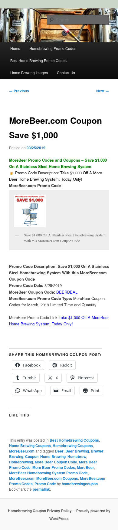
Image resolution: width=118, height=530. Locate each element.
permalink (41, 489)
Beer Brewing (77, 451)
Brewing (16, 456)
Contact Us (66, 72)
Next (102, 91)
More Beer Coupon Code (56, 462)
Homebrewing (21, 462)
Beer (59, 451)
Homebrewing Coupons (73, 445)
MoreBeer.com (21, 451)
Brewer (97, 451)
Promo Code (45, 483)
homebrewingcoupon (80, 483)
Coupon (31, 456)
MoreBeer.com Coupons (57, 478)
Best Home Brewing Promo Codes (38, 60)
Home (15, 48)
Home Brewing (53, 456)
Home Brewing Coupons (30, 445)
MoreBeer (85, 467)
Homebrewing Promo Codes (52, 48)
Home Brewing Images (29, 72)
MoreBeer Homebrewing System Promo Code (48, 473)
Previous (19, 91)
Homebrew (76, 456)
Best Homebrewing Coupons (74, 440)
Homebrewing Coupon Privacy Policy (40, 510)
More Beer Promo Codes (53, 467)
